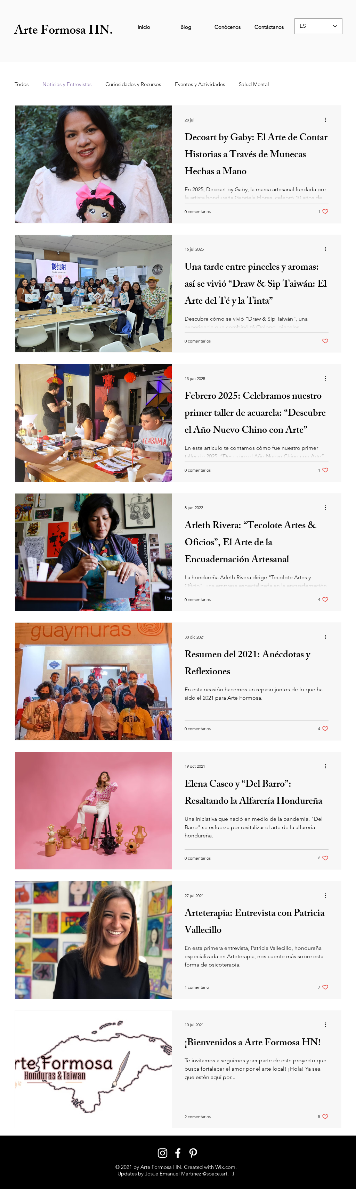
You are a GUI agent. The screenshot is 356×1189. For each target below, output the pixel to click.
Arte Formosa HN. (63, 32)
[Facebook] (177, 1153)
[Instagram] (162, 1153)
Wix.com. (226, 1167)
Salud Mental (254, 84)
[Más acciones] (327, 120)
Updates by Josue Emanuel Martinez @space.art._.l (176, 1173)
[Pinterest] (193, 1153)
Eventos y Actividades (200, 84)
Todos (22, 84)
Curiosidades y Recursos (133, 84)
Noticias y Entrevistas (66, 84)
